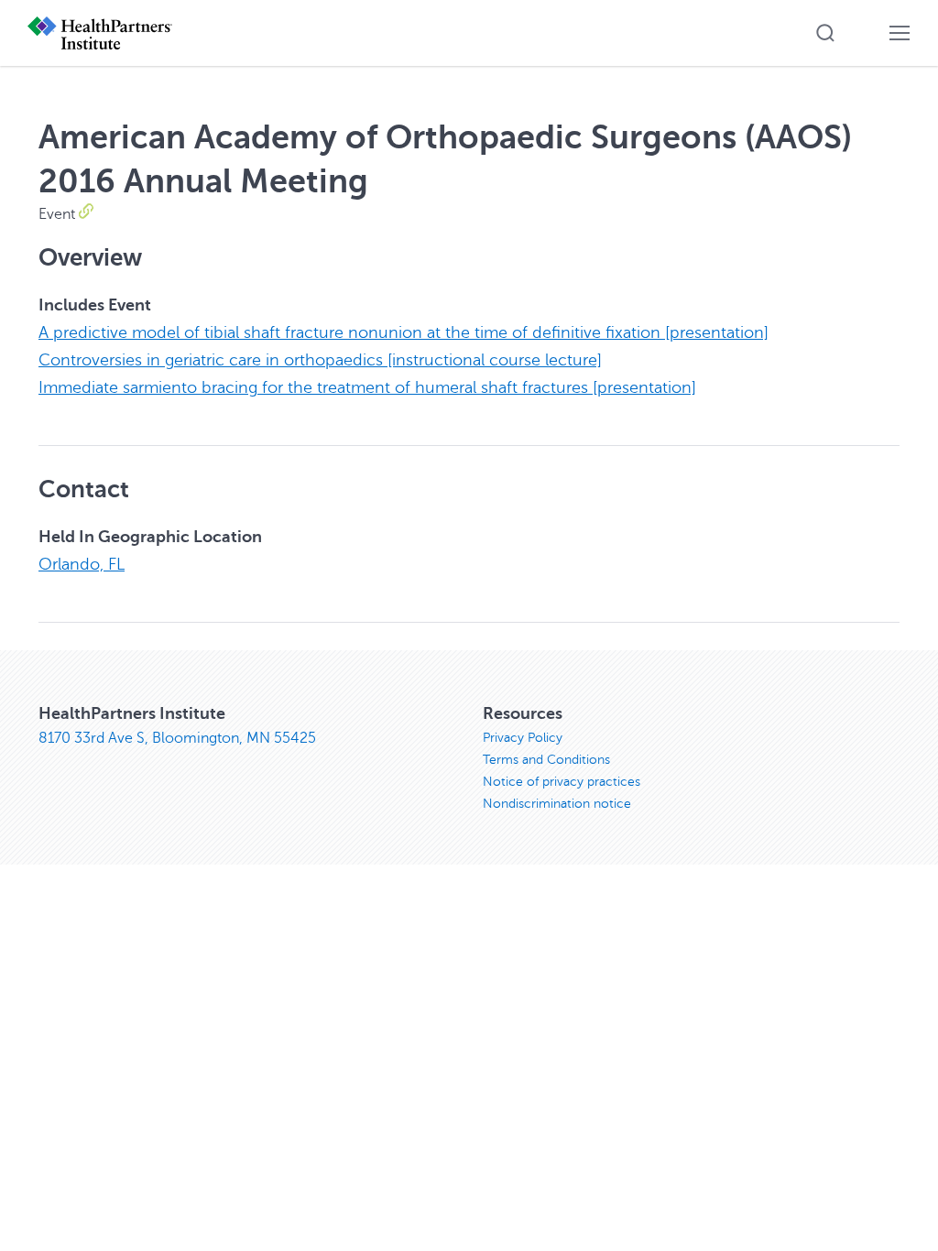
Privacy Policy (522, 738)
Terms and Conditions (546, 760)
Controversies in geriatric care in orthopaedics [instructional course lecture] (320, 360)
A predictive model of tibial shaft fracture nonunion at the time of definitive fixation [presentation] (403, 332)
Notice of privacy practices (561, 782)
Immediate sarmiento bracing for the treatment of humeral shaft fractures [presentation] (367, 387)
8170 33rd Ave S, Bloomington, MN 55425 (177, 738)
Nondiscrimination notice (557, 803)
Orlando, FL (81, 564)
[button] (825, 33)
